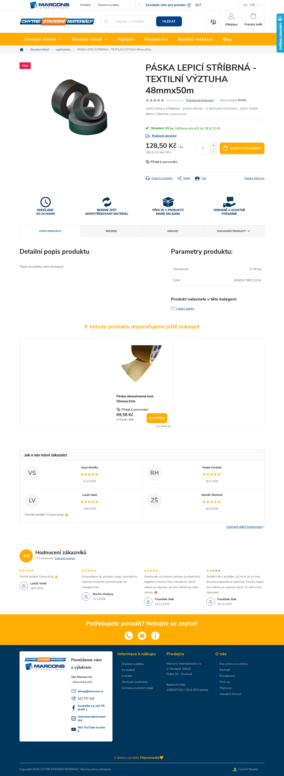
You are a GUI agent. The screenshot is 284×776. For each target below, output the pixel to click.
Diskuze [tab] (172, 231)
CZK (252, 5)
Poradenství (227, 676)
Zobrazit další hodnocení (244, 527)
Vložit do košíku (245, 148)
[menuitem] (43, 39)
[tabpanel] (142, 383)
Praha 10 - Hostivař (179, 674)
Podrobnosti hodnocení (200, 100)
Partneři (225, 670)
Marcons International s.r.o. (184, 664)
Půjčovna (225, 688)
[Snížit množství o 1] (213, 151)
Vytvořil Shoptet (248, 769)
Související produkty (231, 231)
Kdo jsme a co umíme (233, 664)
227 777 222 (86, 699)
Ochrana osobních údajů (137, 688)
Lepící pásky (185, 308)
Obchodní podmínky (135, 682)
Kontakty (85, 5)
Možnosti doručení (164, 136)
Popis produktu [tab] (50, 231)
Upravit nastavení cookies (127, 769)
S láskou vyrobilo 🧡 (139, 757)
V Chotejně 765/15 (179, 669)
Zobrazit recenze (65, 558)
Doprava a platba (108, 5)
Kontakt (127, 676)
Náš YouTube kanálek (91, 729)
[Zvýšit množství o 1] (213, 145)
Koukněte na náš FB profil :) (91, 707)
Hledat (169, 21)
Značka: (254, 178)
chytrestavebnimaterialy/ (92, 718)
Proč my (225, 682)
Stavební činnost (230, 694)
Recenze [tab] (111, 231)
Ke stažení (128, 670)
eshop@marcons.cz (90, 691)
